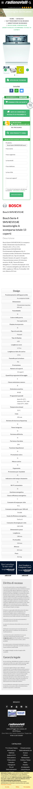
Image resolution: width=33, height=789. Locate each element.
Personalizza (27, 787)
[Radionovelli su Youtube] (16, 707)
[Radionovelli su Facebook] (7, 707)
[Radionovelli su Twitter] (11, 707)
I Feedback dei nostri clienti (15, 7)
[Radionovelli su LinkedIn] (26, 707)
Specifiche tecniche (17, 80)
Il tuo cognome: (10, 154)
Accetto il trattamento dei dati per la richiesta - (16, 189)
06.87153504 (16, 122)
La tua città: (9, 172)
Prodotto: (9, 143)
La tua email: (9, 160)
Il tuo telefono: (10, 166)
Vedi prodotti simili (17, 133)
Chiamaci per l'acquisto (17, 102)
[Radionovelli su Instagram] (21, 707)
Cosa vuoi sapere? (11, 178)
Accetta (7, 787)
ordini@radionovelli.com (21, 124)
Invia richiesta (16, 194)
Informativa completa (19, 190)
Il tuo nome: (9, 149)
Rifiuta (17, 787)
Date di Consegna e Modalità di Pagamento (16, 113)
